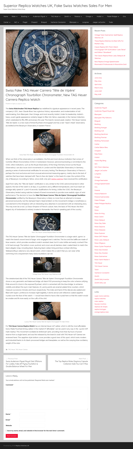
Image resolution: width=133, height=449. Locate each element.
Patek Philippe (112, 16)
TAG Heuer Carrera (21, 349)
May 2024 (98, 81)
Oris (124, 16)
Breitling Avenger (101, 127)
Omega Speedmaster (102, 184)
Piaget (25, 22)
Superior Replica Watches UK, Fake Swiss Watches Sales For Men (58, 5)
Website (9, 425)
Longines (85, 22)
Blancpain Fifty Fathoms (103, 118)
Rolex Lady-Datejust (102, 240)
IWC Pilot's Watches (102, 167)
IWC (15, 22)
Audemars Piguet (39, 16)
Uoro (24, 103)
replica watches (57, 179)
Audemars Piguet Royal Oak (104, 111)
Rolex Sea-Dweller (101, 250)
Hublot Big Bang (100, 160)
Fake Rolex (98, 154)
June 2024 (98, 78)
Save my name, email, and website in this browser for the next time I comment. (36, 431)
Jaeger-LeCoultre (99, 22)
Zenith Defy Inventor (102, 279)
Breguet (44, 22)
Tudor (111, 22)
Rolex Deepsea (100, 230)
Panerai (77, 16)
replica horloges (100, 309)
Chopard (34, 22)
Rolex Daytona (100, 227)
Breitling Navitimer (101, 134)
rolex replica (99, 301)
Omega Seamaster (101, 180)
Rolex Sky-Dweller (101, 253)
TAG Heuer (55, 16)
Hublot (99, 16)
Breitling (24, 16)
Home (6, 16)
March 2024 (99, 88)
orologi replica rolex (102, 312)
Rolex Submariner (101, 256)
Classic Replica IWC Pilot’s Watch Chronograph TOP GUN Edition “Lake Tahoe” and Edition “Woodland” (110, 49)
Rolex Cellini (99, 217)
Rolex (14, 16)
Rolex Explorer (100, 233)
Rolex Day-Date (100, 223)
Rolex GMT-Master (101, 236)
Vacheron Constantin (58, 22)
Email (8, 420)
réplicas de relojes (101, 307)
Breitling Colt (99, 131)
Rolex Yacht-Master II (102, 260)
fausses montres (100, 304)
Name (8, 414)
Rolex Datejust (100, 220)
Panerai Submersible (102, 197)
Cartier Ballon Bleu (101, 147)
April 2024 (98, 84)
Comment (10, 385)
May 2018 (98, 94)
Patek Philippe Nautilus (103, 203)
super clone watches (102, 296)
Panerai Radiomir (101, 194)
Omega (88, 16)
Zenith (66, 16)
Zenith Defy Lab (100, 283)
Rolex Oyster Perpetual (103, 246)
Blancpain (73, 22)
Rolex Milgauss (100, 243)
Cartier (6, 22)
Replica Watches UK (22, 445)
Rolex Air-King (100, 213)
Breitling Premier (101, 137)
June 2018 (98, 91)
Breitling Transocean (102, 141)
